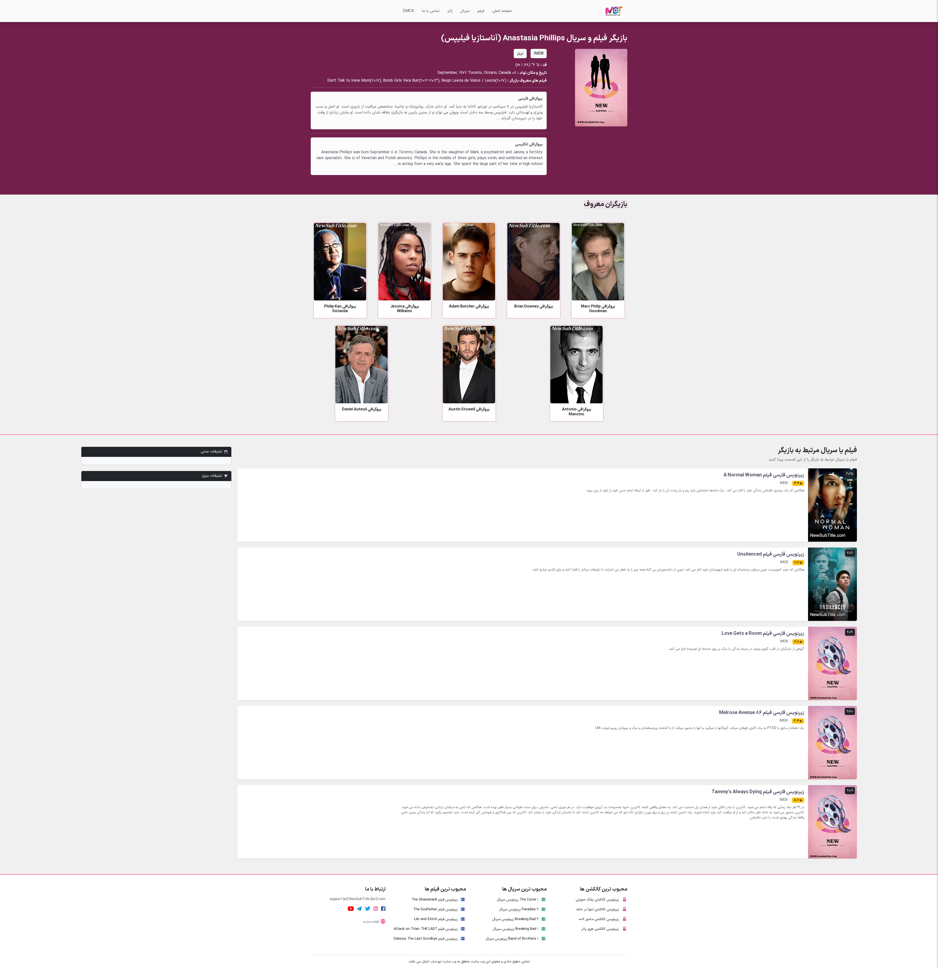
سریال (465, 11)
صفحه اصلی (502, 11)
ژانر (449, 11)
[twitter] (367, 908)
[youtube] (351, 908)
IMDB (539, 53)
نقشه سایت (371, 921)
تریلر (520, 53)
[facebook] (383, 908)
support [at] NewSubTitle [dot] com (357, 899)
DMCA (408, 11)
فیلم (481, 11)
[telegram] (359, 908)
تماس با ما (430, 11)
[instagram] (375, 908)
